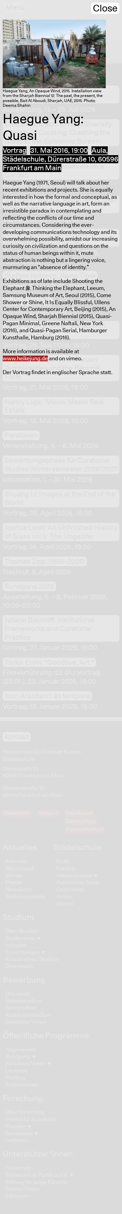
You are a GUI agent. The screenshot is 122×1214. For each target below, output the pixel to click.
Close (105, 9)
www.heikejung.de (25, 358)
